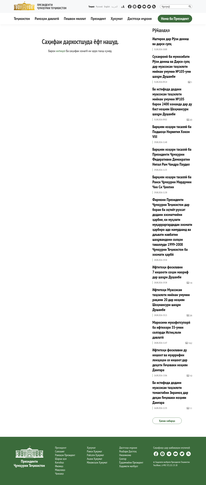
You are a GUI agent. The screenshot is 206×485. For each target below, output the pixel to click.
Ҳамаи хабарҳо (167, 421)
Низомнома (125, 455)
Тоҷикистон (22, 18)
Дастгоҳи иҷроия (139, 18)
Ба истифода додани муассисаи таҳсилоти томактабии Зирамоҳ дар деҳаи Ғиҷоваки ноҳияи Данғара (170, 392)
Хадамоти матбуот (128, 466)
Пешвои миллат (75, 18)
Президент (98, 18)
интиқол (60, 51)
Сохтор (122, 459)
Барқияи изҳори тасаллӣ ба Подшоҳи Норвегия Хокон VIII (171, 131)
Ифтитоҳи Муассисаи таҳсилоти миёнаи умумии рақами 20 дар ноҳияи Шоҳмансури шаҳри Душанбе (171, 299)
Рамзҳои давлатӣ (47, 18)
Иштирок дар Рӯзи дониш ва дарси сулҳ (170, 41)
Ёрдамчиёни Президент (131, 462)
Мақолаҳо (60, 470)
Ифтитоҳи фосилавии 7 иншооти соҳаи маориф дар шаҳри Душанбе (170, 272)
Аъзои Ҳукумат (94, 459)
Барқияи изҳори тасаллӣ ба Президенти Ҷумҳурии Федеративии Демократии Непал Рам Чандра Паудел (171, 157)
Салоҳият (60, 451)
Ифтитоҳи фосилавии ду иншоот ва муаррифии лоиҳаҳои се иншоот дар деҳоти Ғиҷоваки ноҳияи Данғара (170, 359)
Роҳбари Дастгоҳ (128, 451)
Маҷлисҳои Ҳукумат (97, 462)
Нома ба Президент (175, 18)
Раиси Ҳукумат (94, 451)
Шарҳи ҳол (60, 459)
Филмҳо (59, 466)
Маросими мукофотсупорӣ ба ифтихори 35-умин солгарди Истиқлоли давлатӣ (171, 330)
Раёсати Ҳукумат (95, 455)
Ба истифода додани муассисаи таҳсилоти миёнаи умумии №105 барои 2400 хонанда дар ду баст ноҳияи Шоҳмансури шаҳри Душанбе (172, 101)
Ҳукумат (117, 18)
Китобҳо (59, 462)
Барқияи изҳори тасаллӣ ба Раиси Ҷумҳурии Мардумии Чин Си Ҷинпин (172, 181)
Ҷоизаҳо (59, 473)
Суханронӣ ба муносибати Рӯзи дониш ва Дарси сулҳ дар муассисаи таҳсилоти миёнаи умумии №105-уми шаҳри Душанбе (171, 66)
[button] (41, 5)
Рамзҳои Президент (65, 455)
